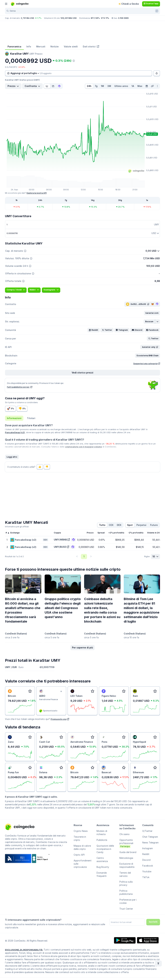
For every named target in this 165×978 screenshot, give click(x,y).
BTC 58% (95, 18)
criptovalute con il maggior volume (83, 446)
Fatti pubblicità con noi (18, 387)
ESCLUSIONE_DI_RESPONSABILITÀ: (24, 949)
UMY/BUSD (60, 546)
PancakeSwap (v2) (15, 432)
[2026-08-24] (146, 86)
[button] (152, 313)
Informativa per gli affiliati (17, 526)
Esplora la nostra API (37, 193)
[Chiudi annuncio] (61, 691)
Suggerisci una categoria (145, 363)
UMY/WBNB (60, 539)
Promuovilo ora (58, 719)
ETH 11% (105, 18)
